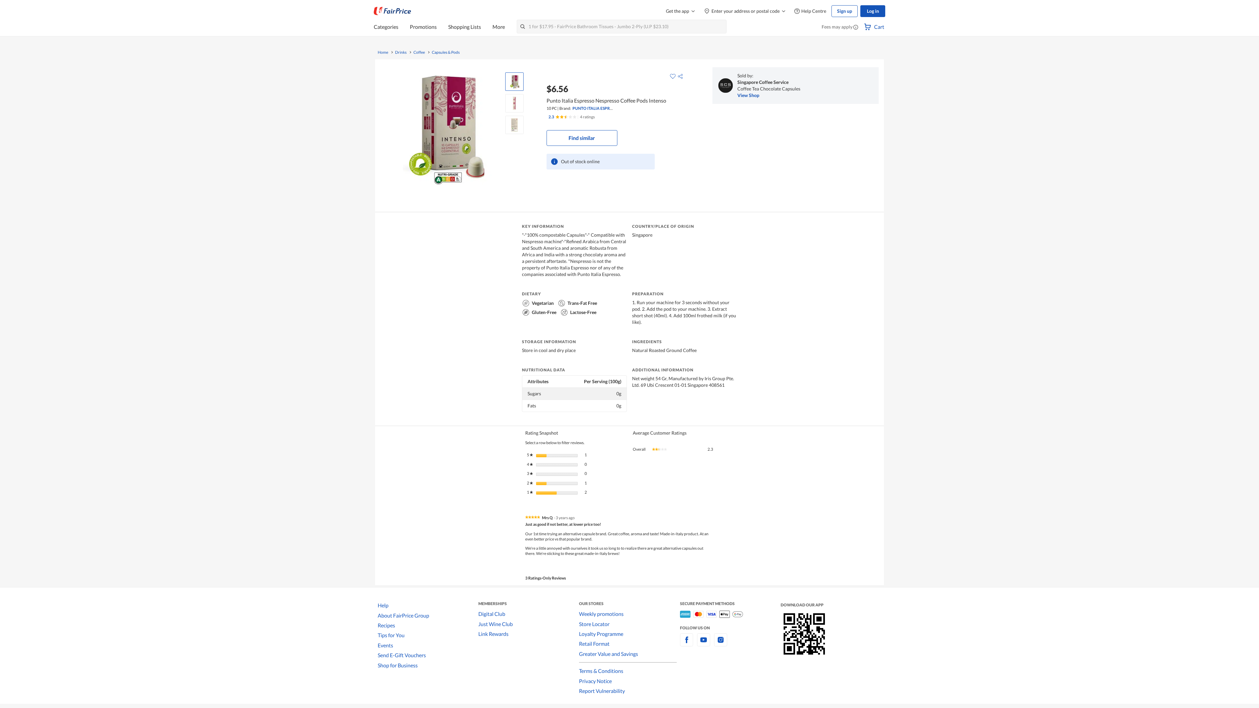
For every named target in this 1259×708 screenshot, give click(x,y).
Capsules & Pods (446, 52)
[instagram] (720, 643)
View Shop (748, 95)
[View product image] (514, 81)
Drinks (401, 52)
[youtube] (703, 643)
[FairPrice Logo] (392, 11)
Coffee (419, 52)
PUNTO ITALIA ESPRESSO (595, 108)
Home (383, 52)
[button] (855, 27)
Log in (873, 11)
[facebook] (686, 643)
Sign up (844, 11)
